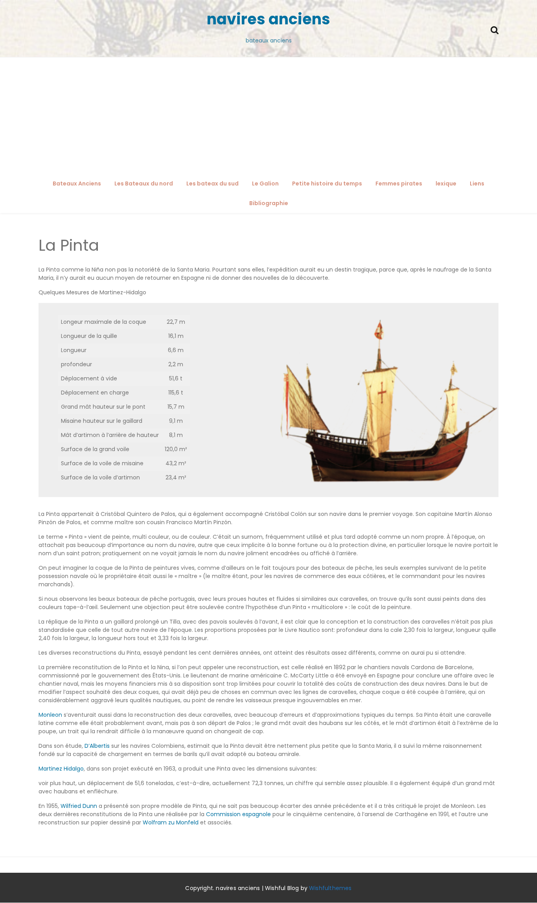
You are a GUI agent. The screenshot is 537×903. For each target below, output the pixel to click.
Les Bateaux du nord (143, 183)
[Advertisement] (268, 116)
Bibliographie (268, 203)
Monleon (50, 715)
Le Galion (265, 183)
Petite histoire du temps (327, 183)
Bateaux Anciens (77, 183)
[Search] (494, 29)
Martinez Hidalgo (61, 769)
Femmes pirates (398, 183)
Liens (477, 183)
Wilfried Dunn (79, 806)
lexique (446, 183)
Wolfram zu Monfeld (171, 822)
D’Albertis (97, 746)
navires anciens (268, 19)
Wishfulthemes (330, 888)
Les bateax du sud (212, 183)
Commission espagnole (238, 814)
